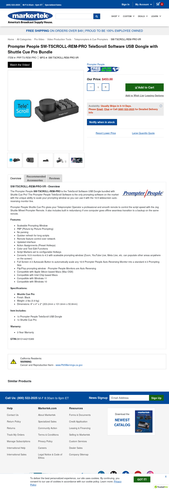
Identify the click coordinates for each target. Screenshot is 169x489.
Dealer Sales (76, 447)
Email (100, 109)
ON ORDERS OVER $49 (55, 30)
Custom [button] (127, 16)
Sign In (126, 4)
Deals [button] (141, 16)
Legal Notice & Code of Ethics (50, 456)
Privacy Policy (45, 441)
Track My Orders (15, 434)
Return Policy (14, 421)
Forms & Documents (80, 414)
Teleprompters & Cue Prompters (91, 39)
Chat (106, 109)
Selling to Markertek (79, 434)
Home (11, 39)
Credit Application (78, 421)
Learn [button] (155, 16)
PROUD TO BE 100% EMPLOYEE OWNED (114, 30)
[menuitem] (115, 16)
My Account (142, 4)
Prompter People (96, 64)
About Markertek (46, 414)
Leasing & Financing (79, 428)
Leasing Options (154, 95)
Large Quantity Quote (143, 133)
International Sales (16, 454)
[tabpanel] (87, 264)
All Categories (24, 39)
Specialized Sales (53, 4)
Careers (42, 447)
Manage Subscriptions (18, 441)
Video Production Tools (59, 39)
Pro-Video (39, 39)
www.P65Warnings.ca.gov (69, 365)
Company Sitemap (78, 454)
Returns (11, 428)
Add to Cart (146, 87)
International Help (16, 447)
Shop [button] (114, 16)
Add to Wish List (134, 95)
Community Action (47, 428)
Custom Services (78, 441)
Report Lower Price (106, 133)
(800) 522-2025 (13, 4)
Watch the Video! (20, 65)
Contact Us (12, 414)
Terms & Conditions (48, 434)
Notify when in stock (102, 122)
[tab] (16, 178)
